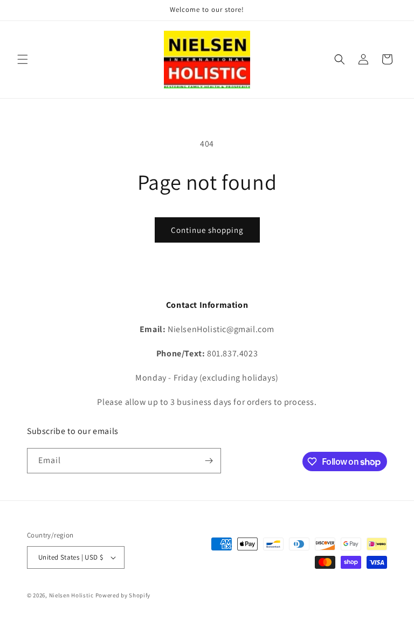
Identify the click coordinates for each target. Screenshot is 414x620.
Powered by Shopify (123, 595)
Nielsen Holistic (71, 595)
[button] (22, 59)
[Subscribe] (208, 460)
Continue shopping (207, 230)
